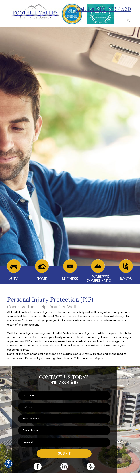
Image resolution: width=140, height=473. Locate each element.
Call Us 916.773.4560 (103, 9)
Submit (64, 453)
